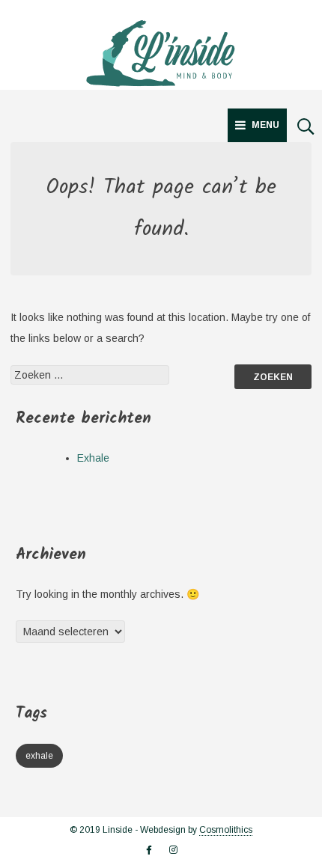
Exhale (93, 458)
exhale (39, 756)
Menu (265, 125)
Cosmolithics (225, 830)
